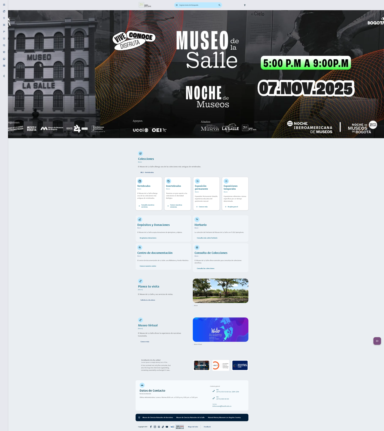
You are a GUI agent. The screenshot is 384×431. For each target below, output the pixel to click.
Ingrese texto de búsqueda (188, 5)
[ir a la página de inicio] (144, 5)
